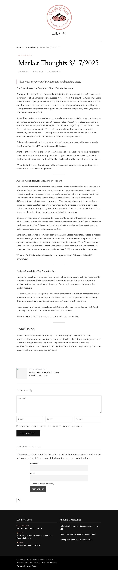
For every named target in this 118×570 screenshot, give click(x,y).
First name (34, 463)
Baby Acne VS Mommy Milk (28, 545)
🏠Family (19, 533)
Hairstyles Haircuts (68, 526)
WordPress (31, 566)
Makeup (63, 539)
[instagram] (18, 500)
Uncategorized (25, 55)
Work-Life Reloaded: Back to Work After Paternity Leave (34, 537)
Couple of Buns (59, 33)
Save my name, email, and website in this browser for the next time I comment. (51, 426)
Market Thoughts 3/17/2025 (29, 528)
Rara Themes (51, 563)
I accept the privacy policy (43, 484)
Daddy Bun (24, 72)
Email (32, 473)
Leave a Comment (53, 72)
